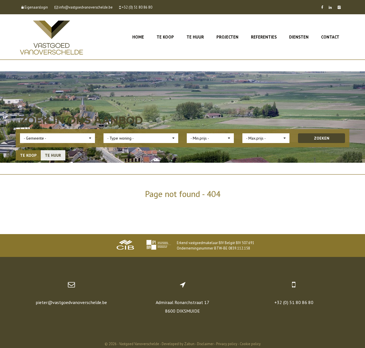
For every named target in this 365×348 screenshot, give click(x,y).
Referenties (264, 37)
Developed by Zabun (178, 343)
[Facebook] (322, 7)
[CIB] (125, 245)
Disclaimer (205, 343)
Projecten (227, 37)
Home (138, 37)
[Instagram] (339, 7)
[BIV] (158, 245)
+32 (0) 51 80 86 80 (293, 302)
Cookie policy (250, 343)
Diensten (299, 37)
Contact (330, 37)
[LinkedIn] (330, 7)
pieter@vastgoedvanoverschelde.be (71, 302)
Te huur (195, 37)
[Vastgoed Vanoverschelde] (51, 37)
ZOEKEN (321, 138)
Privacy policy (226, 343)
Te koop (165, 37)
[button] (57, 138)
